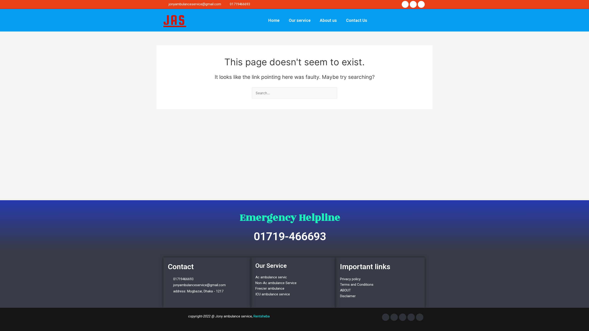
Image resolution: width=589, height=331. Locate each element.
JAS (174, 20)
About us (328, 20)
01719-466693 (290, 236)
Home (274, 20)
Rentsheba (262, 316)
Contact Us (356, 20)
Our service (300, 20)
